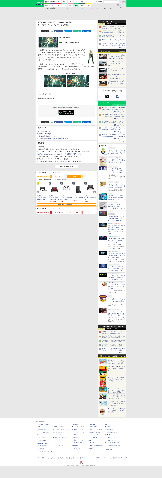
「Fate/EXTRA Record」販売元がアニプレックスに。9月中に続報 (116, 286)
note (79, 31)
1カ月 (123, 24)
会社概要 (97, 458)
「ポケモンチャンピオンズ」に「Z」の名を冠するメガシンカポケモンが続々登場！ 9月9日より (114, 45)
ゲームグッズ (74, 212)
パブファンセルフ (111, 437)
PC (77, 8)
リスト (51, 31)
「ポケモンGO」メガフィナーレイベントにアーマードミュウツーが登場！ (116, 240)
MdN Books (93, 443)
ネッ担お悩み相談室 (42, 440)
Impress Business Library (59, 432)
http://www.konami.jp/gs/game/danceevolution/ (52, 138)
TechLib (92, 450)
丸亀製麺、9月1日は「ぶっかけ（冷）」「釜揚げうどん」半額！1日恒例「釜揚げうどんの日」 (114, 337)
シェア (59, 31)
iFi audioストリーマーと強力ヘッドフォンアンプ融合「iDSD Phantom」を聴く (116, 56)
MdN (89, 440)
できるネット (40, 448)
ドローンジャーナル (42, 437)
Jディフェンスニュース (96, 429)
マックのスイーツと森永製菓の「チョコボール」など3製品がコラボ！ (116, 410)
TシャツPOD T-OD (79, 432)
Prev (38, 192)
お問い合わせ (54, 458)
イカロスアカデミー (95, 437)
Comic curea (110, 429)
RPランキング (105, 105)
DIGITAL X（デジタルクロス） (61, 437)
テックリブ (91, 448)
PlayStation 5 (59, 176)
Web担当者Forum (41, 429)
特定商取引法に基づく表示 (120, 458)
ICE (106, 424)
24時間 (109, 24)
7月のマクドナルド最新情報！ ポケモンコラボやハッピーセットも (114, 356)
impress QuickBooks (112, 432)
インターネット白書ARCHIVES (45, 451)
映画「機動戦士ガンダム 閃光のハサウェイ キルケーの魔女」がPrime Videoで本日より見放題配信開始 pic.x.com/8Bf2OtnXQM (114, 116)
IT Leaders (40, 435)
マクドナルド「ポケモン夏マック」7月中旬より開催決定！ (116, 368)
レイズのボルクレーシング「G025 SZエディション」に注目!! (116, 63)
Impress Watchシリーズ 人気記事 (113, 326)
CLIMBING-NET (78, 443)
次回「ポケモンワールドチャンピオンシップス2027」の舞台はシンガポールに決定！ (116, 227)
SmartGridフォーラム (58, 426)
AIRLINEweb (93, 426)
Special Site (106, 51)
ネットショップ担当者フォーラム (61, 429)
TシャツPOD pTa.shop (113, 442)
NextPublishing (57, 448)
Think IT (39, 426)
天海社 (108, 426)
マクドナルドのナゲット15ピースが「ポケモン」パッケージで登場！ (116, 379)
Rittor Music (75, 424)
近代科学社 (75, 445)
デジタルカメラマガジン (43, 445)
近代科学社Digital (78, 448)
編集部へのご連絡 (75, 458)
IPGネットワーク (109, 440)
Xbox (74, 176)
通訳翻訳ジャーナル (95, 432)
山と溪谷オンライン (79, 440)
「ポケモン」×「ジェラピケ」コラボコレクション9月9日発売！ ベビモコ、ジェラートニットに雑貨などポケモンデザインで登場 (116, 162)
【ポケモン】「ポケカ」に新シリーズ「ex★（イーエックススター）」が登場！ (116, 255)
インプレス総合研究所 (43, 432)
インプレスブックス (58, 445)
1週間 (115, 24)
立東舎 (75, 435)
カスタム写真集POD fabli (113, 445)
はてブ (69, 31)
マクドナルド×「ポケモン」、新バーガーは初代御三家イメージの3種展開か (116, 390)
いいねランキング (119, 105)
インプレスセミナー (58, 435)
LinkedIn (88, 31)
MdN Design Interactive (96, 445)
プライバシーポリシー (87, 458)
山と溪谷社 (75, 437)
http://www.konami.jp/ (44, 133)
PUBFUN (107, 435)
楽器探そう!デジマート (80, 429)
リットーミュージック (79, 426)
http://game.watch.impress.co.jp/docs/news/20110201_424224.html (59, 161)
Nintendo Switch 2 (43, 176)
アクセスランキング (109, 21)
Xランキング (106, 102)
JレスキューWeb (94, 435)
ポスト (46, 31)
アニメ (90, 176)
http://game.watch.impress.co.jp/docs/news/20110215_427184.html (59, 154)
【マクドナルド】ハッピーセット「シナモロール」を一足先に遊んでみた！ (116, 403)
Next (94, 192)
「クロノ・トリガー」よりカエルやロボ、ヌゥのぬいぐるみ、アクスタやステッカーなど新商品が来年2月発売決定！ (116, 153)
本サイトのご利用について (42, 458)
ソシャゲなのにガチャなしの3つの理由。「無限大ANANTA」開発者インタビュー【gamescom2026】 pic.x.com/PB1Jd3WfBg (113, 129)
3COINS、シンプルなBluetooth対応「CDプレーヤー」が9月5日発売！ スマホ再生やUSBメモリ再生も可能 (114, 32)
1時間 (101, 24)
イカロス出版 (91, 424)
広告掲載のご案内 (64, 458)
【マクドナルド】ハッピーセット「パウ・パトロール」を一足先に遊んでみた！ (116, 396)
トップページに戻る (66, 166)
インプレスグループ (106, 458)
